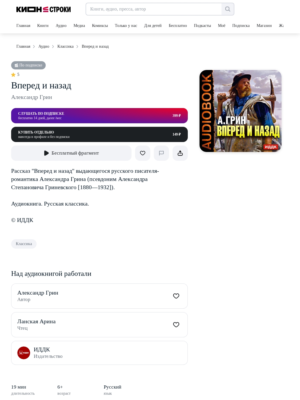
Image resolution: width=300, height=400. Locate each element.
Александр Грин (31, 97)
